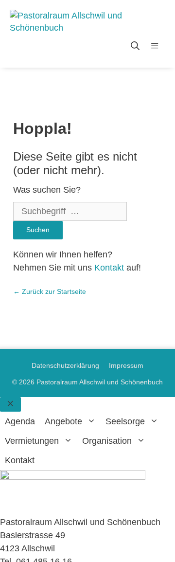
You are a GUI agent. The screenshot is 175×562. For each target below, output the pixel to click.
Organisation (107, 441)
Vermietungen (32, 441)
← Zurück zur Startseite (49, 291)
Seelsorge (125, 421)
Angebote (63, 421)
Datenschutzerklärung (65, 365)
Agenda (20, 421)
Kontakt (109, 267)
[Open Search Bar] (135, 46)
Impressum (126, 365)
